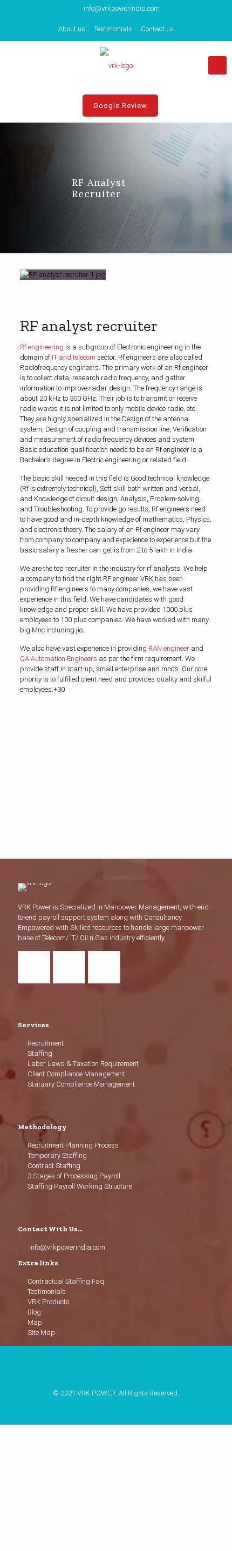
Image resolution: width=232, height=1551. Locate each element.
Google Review (120, 106)
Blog (34, 1312)
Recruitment (46, 1043)
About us (71, 29)
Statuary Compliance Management (81, 1084)
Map (35, 1322)
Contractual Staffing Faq (66, 1281)
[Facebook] (101, 1408)
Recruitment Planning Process (73, 1145)
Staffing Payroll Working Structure (80, 1186)
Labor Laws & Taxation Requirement (83, 1064)
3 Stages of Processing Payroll (74, 1176)
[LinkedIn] (116, 1408)
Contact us (157, 29)
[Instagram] (131, 1408)
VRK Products (49, 1302)
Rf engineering (42, 347)
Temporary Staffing (57, 1155)
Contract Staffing (54, 1166)
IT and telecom (73, 357)
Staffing (40, 1053)
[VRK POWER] (116, 65)
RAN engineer (169, 648)
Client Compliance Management (76, 1074)
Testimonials (113, 29)
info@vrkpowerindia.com (122, 8)
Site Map (41, 1333)
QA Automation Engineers (58, 659)
